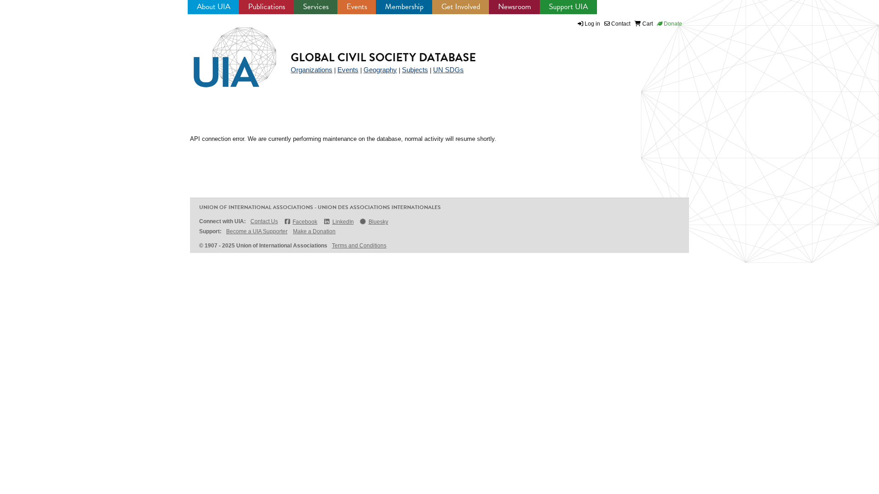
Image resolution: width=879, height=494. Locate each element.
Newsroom (514, 6)
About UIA (213, 6)
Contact (620, 24)
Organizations (311, 70)
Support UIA (568, 6)
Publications (266, 6)
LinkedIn (342, 222)
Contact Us (264, 221)
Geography (380, 70)
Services (316, 6)
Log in (592, 24)
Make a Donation (314, 231)
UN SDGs (448, 70)
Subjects (415, 70)
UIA (224, 52)
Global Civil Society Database (383, 57)
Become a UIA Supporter (257, 231)
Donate (672, 24)
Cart (647, 24)
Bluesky (378, 222)
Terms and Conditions (359, 245)
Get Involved (460, 6)
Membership (404, 6)
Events (357, 6)
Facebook (305, 222)
